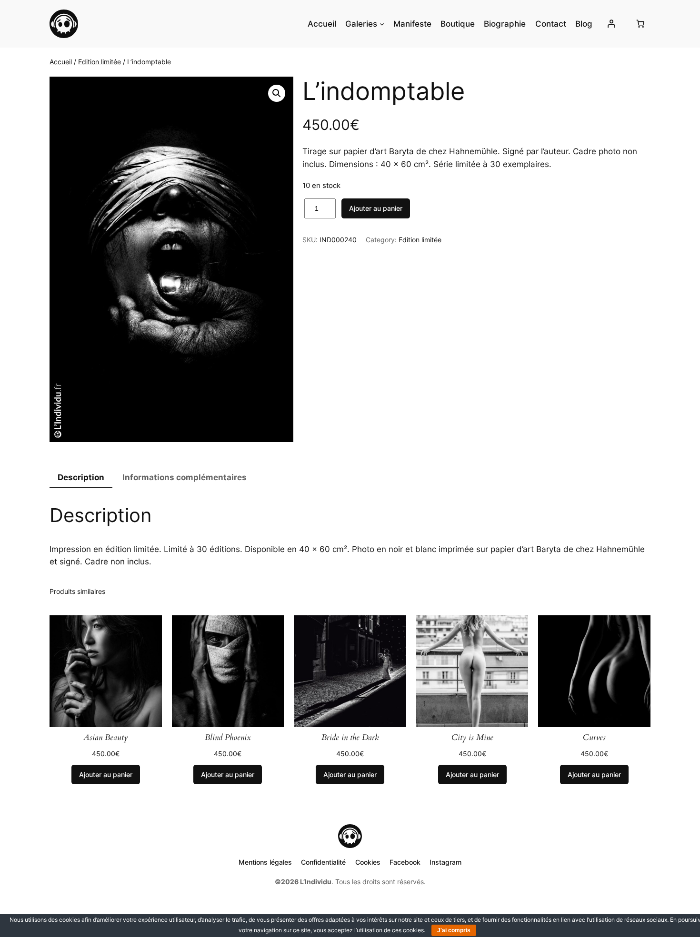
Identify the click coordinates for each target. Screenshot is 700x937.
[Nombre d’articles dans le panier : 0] (640, 24)
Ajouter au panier (375, 208)
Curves (594, 737)
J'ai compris (453, 930)
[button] (276, 93)
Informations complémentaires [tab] (184, 477)
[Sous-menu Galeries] (382, 23)
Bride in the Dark (350, 737)
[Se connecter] (611, 24)
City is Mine (472, 737)
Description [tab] (81, 477)
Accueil (61, 62)
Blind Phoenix (228, 737)
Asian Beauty (105, 737)
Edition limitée (99, 62)
